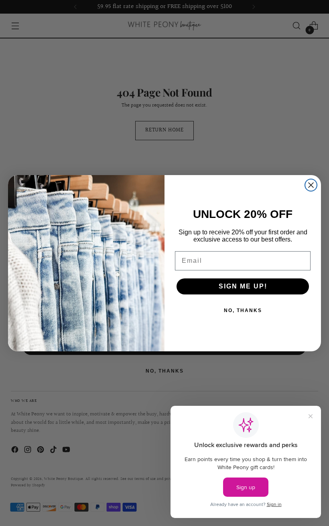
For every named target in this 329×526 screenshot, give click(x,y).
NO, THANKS (243, 310)
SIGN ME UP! (243, 286)
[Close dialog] (311, 185)
